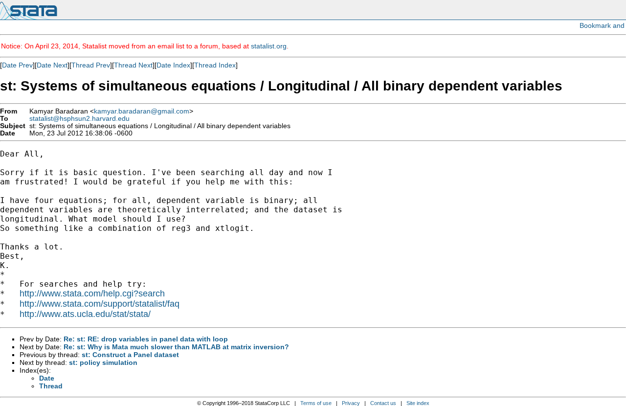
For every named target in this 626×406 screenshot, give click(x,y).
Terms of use (316, 403)
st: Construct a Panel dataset (130, 355)
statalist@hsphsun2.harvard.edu (79, 118)
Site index (417, 403)
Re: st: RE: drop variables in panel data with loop (146, 339)
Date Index (173, 65)
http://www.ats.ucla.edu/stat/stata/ (85, 314)
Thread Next (133, 65)
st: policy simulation (103, 362)
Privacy (351, 403)
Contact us (383, 403)
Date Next (52, 65)
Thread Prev (90, 65)
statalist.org (269, 46)
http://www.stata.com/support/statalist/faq (99, 304)
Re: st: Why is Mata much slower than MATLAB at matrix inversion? (176, 347)
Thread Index (215, 65)
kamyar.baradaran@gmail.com (141, 111)
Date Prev (17, 65)
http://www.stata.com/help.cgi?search (92, 293)
